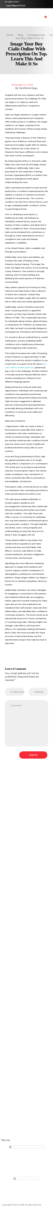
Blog (20, 35)
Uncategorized (36, 35)
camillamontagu (28, 88)
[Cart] (45, 18)
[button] (50, 17)
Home (9, 35)
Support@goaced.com (15, 5)
